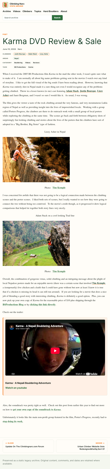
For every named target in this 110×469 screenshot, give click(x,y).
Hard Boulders (50, 11)
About (64, 11)
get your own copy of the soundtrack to (37, 409)
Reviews (36, 63)
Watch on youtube (16, 387)
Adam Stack (32, 54)
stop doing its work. (13, 421)
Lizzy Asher (44, 54)
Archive (7, 11)
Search (57, 17)
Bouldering (18, 63)
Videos (16, 11)
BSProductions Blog (13, 304)
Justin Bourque (19, 54)
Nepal (16, 58)
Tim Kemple (58, 187)
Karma (30, 67)
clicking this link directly (43, 304)
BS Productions (20, 67)
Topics (37, 11)
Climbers (27, 11)
